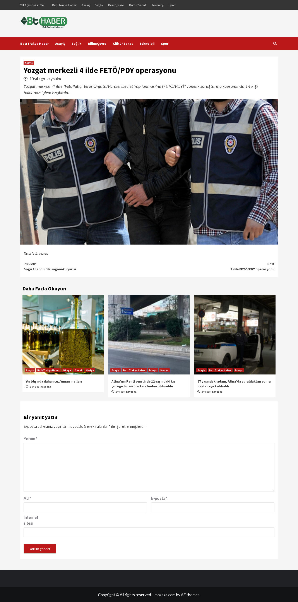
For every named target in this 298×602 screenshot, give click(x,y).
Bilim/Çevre (116, 5)
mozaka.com (164, 594)
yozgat (43, 253)
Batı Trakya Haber (64, 5)
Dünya (67, 370)
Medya (90, 370)
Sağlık (99, 5)
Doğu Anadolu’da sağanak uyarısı (50, 266)
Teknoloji (157, 5)
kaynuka (54, 78)
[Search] (275, 43)
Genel (78, 370)
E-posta (159, 498)
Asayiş (85, 5)
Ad (27, 498)
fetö (35, 253)
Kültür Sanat (137, 5)
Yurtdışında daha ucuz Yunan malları (54, 381)
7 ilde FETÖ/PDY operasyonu (252, 266)
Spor (172, 5)
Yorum (30, 438)
